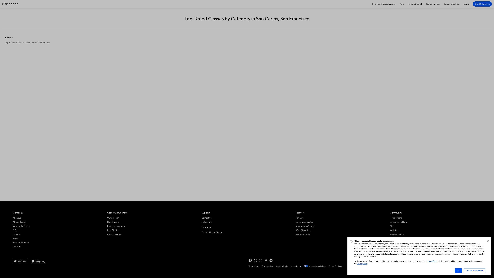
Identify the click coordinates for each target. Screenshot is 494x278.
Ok (458, 270)
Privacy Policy (362, 264)
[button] (488, 241)
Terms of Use (432, 261)
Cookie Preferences (474, 270)
